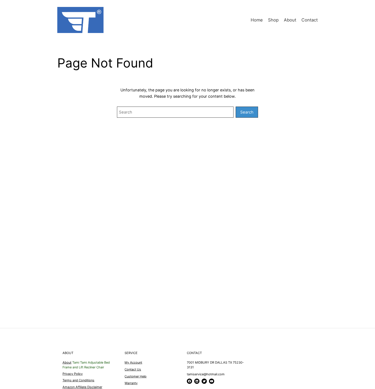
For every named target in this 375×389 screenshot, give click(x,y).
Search (246, 112)
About (66, 362)
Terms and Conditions (78, 380)
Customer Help (135, 376)
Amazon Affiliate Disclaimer (82, 387)
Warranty (131, 383)
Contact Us (133, 369)
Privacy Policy (72, 374)
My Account (133, 362)
